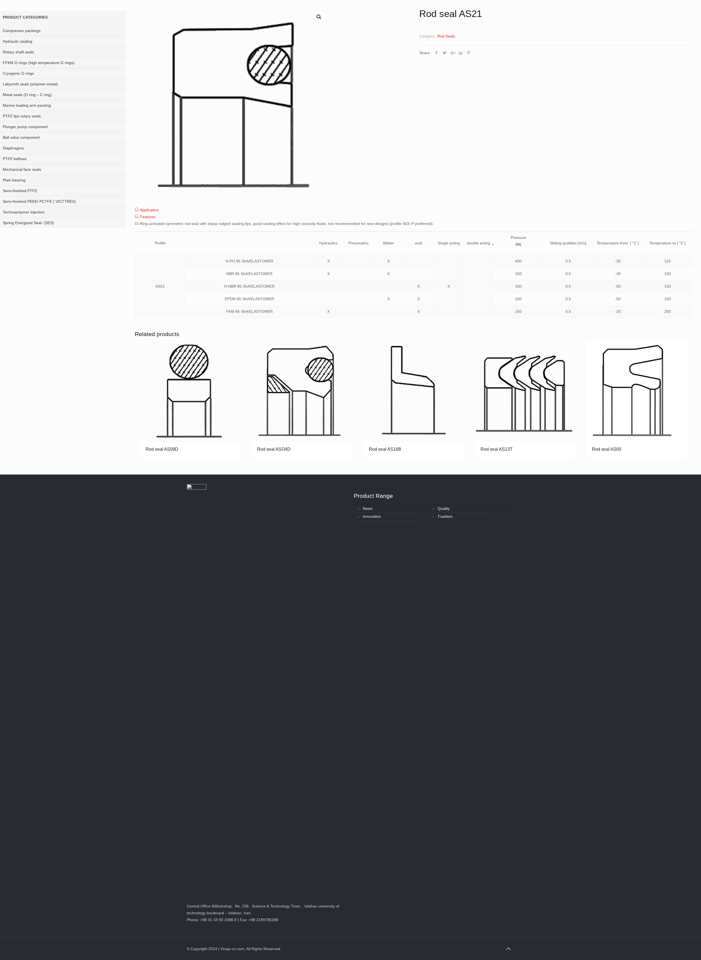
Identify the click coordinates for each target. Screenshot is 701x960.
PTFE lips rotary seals (22, 116)
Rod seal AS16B (385, 449)
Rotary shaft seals (18, 52)
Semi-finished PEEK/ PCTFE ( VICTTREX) (39, 201)
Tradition (445, 516)
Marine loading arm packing (27, 105)
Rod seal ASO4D (274, 449)
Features (148, 217)
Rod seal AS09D (162, 449)
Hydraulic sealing (17, 41)
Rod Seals (446, 36)
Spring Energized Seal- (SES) (28, 223)
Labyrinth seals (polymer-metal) (30, 84)
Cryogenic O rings (18, 73)
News (367, 508)
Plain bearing (14, 180)
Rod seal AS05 (606, 449)
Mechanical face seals (22, 169)
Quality (444, 508)
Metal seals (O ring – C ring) (27, 94)
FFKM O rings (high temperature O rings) (38, 62)
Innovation (372, 516)
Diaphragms (13, 148)
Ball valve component (21, 137)
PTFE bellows (15, 159)
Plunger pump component (25, 127)
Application (149, 210)
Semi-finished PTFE (20, 191)
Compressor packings (22, 30)
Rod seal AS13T (497, 449)
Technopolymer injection (24, 212)
